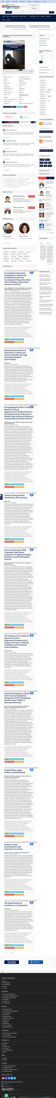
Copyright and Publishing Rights (10, 1011)
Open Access (6, 1020)
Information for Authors (44, 70)
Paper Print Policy (7, 1025)
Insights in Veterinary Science (45, 229)
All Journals (6, 1048)
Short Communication (16, 29)
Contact (44, 1)
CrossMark (14, 327)
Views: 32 (28, 900)
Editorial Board (14, 16)
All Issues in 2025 (44, 170)
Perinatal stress (26, 258)
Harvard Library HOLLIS (26, 327)
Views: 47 (30, 270)
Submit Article (32, 16)
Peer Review (6, 1014)
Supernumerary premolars (7, 251)
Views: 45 (29, 633)
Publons (19, 327)
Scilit (15, 387)
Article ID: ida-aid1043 (22, 547)
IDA (2, 971)
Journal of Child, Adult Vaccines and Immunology (46, 309)
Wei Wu (47, 203)
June (41, 165)
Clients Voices (6, 1046)
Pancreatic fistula (22, 260)
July (45, 165)
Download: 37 (34, 633)
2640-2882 (21, 80)
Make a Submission (7, 106)
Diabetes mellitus (7, 254)
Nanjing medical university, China (48, 206)
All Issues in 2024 (45, 173)
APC (38, 16)
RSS (26, 106)
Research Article (41, 29)
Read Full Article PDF (19, 342)
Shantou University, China (49, 226)
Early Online (6, 999)
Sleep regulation (29, 251)
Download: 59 (35, 691)
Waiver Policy (6, 1023)
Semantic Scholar (21, 387)
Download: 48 (35, 767)
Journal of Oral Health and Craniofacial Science (46, 301)
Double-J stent (7, 256)
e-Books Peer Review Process (10, 1069)
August (49, 165)
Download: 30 (33, 493)
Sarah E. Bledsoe (23, 236)
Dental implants (7, 258)
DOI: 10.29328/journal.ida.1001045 (17, 484)
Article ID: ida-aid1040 (22, 767)
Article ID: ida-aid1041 (22, 691)
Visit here (21, 90)
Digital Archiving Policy (8, 1018)
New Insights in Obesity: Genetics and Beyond (45, 293)
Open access (7, 270)
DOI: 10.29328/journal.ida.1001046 (17, 396)
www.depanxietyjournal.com (25, 78)
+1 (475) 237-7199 (7, 1084)
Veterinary (13, 254)
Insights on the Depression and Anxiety (34, 1097)
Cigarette (20, 256)
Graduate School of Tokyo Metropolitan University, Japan (49, 196)
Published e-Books (7, 1067)
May (50, 162)
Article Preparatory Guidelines (10, 1033)
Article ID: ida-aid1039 (22, 842)
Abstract (6, 339)
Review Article (14, 547)
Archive (14, 106)
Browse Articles (22, 16)
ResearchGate (13, 329)
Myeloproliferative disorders (14, 260)
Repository (48, 16)
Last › (12, 952)
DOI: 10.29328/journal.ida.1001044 (17, 539)
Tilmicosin (19, 254)
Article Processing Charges (9, 1036)
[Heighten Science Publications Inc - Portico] (26, 117)
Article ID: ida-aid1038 (21, 900)
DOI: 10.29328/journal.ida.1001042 (17, 682)
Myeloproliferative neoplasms (27, 256)
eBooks (29, 1)
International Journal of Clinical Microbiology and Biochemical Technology (45, 288)
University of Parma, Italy (49, 184)
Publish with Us (37, 1)
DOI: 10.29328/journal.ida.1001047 (17, 339)
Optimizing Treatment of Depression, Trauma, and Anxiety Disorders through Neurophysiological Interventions (15, 27)
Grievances (5, 1021)
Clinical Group (22, 84)
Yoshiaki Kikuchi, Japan (24, 94)
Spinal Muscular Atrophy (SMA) (29, 260)
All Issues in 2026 (45, 156)
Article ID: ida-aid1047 (22, 270)
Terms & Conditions (7, 1050)
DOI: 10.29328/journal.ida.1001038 (17, 945)
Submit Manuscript (43, 67)
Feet (12, 258)
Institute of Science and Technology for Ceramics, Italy (49, 216)
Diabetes (25, 254)
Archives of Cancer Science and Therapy (44, 275)
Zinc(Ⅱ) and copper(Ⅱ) (18, 258)
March (41, 162)
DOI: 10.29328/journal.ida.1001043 (17, 624)
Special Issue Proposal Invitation (10, 996)
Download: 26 (34, 547)
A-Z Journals (14, 1)
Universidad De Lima (16, 336)
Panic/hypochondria (14, 251)
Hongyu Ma (49, 224)
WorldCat (23, 336)
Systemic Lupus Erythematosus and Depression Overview (13, 846)
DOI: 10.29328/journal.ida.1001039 (17, 892)
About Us (5, 1043)
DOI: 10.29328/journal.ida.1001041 (17, 759)
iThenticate (21, 92)
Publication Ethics (7, 1009)
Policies (42, 16)
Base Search (20, 329)
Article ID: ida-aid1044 (21, 493)
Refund (5, 1058)
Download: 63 (34, 842)
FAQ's (3, 20)
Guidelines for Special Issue (9, 997)
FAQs (4, 1052)
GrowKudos (7, 329)
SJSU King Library (23, 332)
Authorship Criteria (7, 1027)
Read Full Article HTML (9, 342)
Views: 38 (29, 547)
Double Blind (21, 88)
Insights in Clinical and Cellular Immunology (45, 279)
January (42, 159)
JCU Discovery (8, 336)
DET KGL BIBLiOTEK (26, 334)
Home (3, 16)
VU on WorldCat (29, 336)
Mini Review (13, 493)
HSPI (3, 1)
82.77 (35, 8)
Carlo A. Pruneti (50, 182)
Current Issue (20, 106)
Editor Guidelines (7, 1035)
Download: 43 (33, 900)
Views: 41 (30, 767)
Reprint (5, 1059)
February (47, 159)
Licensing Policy (7, 1012)
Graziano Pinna (7, 236)
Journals (8, 12)
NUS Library (15, 334)
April (46, 162)
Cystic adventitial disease (14, 256)
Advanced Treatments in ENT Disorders (45, 283)
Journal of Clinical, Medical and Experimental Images (46, 305)
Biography (31, 196)
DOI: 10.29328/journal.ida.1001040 (17, 833)
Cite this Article (8, 327)
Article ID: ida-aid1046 (25, 348)
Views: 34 (28, 493)
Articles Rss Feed (43, 72)
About (8, 1)
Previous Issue (6, 1003)
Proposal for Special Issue (9, 994)
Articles (5, 1044)
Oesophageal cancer (7, 260)
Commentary (13, 900)
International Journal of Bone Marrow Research (45, 313)
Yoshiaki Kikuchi (48, 192)
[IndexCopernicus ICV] (34, 6)
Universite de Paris (8, 332)
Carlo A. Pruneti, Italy (23, 95)
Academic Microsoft (9, 387)
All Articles (22, 1)
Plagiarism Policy (7, 1016)
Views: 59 (29, 842)
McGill (20, 334)
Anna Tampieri (49, 213)
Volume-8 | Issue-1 (23, 82)
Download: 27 (35, 270)
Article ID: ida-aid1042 (22, 633)
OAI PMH (25, 329)
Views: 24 (32, 348)
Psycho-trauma (22, 251)
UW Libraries (16, 332)
